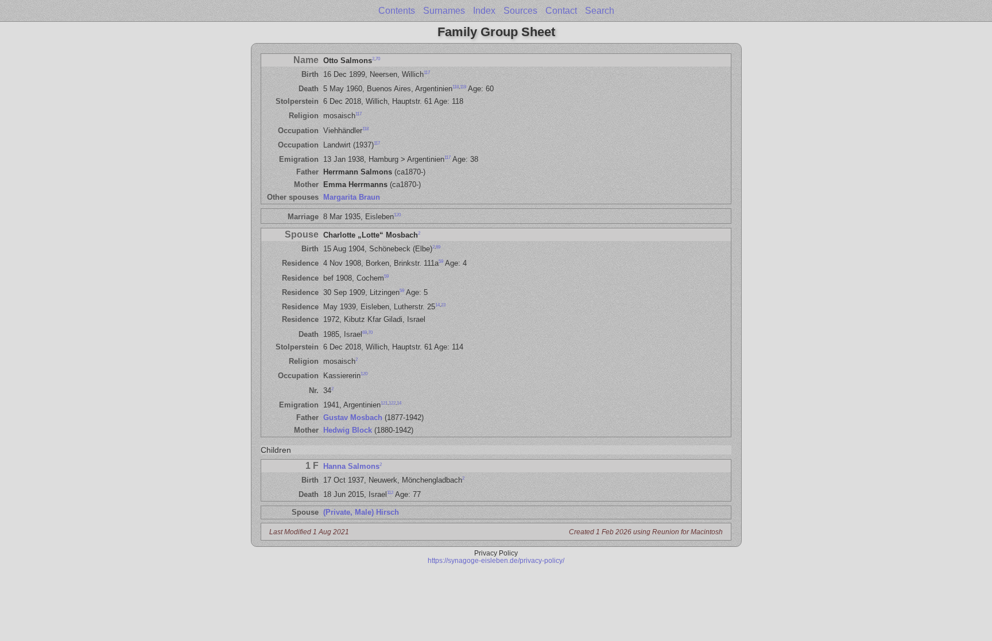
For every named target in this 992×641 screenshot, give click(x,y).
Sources (520, 10)
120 (397, 214)
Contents (396, 10)
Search (599, 10)
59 (441, 261)
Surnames (444, 10)
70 (377, 58)
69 (438, 247)
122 (392, 403)
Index (484, 10)
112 (390, 492)
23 (443, 305)
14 (437, 305)
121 (384, 403)
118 (455, 87)
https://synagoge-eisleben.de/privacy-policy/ (496, 560)
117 (427, 72)
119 (463, 87)
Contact (561, 10)
